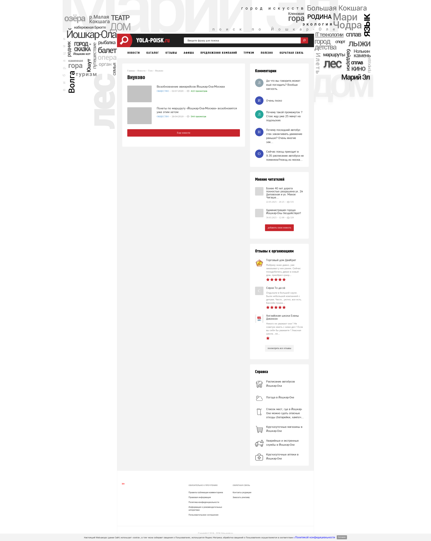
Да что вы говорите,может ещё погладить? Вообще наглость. (283, 85)
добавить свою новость (279, 227)
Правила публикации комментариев (206, 492)
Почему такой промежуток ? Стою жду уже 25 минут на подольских (284, 116)
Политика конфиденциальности (204, 502)
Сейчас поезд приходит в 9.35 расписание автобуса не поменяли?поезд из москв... (285, 156)
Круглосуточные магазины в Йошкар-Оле (284, 429)
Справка (261, 371)
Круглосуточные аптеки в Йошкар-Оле (282, 456)
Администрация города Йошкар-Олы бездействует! (283, 212)
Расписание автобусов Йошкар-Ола (280, 383)
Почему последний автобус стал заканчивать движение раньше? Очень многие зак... (284, 136)
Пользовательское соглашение (204, 515)
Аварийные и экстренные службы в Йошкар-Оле (282, 442)
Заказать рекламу (241, 497)
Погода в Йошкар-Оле (280, 397)
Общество (163, 91)
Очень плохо (274, 100)
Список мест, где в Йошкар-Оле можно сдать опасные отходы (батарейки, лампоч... (285, 413)
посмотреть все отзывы (279, 348)
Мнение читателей (269, 179)
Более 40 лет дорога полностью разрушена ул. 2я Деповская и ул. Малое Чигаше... (284, 193)
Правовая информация (200, 497)
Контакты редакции (242, 492)
